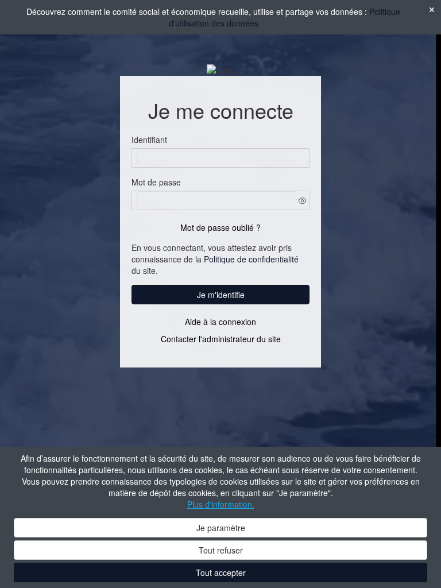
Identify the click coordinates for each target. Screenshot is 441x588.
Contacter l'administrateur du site (221, 339)
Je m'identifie (221, 294)
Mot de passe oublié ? (220, 227)
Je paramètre (220, 527)
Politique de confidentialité (251, 259)
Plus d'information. (220, 504)
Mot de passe (156, 182)
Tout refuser (221, 550)
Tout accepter (221, 572)
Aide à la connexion (220, 321)
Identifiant (149, 139)
